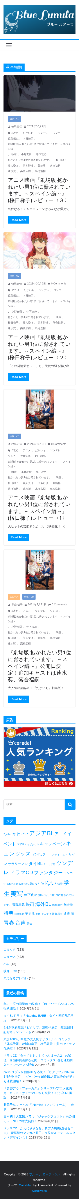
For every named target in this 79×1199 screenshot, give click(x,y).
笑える (30, 913)
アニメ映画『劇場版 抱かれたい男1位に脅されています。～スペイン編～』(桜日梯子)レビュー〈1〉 (39, 507)
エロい (21, 844)
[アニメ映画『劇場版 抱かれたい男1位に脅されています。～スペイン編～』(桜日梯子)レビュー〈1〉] (39, 409)
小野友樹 (26, 154)
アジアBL (41, 833)
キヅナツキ (33, 844)
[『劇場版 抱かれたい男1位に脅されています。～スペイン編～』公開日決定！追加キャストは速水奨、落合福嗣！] (39, 569)
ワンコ (57, 132)
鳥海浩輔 (40, 171)
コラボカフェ (39, 854)
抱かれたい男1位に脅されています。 (30, 160)
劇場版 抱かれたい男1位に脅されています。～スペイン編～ (39, 146)
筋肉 (38, 914)
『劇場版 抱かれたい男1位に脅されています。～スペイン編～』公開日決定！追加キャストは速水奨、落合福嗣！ (39, 666)
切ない (48, 883)
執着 (14, 154)
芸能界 (42, 165)
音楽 (29, 923)
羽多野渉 (28, 165)
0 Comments (58, 283)
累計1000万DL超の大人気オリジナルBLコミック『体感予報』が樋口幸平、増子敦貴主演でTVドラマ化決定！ (39, 1043)
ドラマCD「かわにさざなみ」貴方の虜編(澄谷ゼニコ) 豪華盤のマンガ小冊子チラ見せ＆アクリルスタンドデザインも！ (39, 1133)
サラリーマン (18, 864)
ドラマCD (21, 872)
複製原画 (57, 914)
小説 (7, 964)
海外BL (43, 904)
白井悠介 (19, 914)
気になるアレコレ (16, 978)
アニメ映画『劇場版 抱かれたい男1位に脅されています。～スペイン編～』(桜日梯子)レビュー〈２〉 (39, 347)
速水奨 (12, 171)
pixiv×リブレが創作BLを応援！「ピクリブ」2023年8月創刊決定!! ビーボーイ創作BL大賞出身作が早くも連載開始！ (39, 1076)
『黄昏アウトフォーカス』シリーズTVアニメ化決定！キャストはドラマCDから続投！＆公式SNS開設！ (38, 1093)
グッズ (23, 853)
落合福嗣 (55, 165)
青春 (9, 923)
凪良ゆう (34, 883)
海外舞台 (57, 904)
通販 (66, 913)
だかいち (28, 132)
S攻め (14, 132)
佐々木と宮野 (11, 883)
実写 (17, 893)
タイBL (36, 863)
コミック (10, 949)
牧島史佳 (16, 126)
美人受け (13, 165)
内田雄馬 (28, 138)
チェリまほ (49, 864)
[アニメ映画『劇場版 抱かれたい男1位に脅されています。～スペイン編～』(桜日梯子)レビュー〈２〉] (39, 250)
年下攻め (41, 154)
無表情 (68, 904)
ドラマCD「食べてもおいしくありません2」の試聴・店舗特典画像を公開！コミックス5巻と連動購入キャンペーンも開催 (38, 1060)
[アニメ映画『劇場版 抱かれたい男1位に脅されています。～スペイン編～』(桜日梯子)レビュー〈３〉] (39, 93)
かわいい (20, 834)
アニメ (15, 290)
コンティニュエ (58, 854)
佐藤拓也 (13, 138)
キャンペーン (52, 844)
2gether (8, 834)
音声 (20, 923)
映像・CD (14, 118)
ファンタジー (48, 872)
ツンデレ (43, 132)
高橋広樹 (25, 171)
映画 (58, 317)
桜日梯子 (61, 160)
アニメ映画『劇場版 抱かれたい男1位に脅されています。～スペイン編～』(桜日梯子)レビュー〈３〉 (39, 190)
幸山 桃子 (17, 604)
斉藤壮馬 (18, 904)
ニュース (14, 597)
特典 (9, 913)
